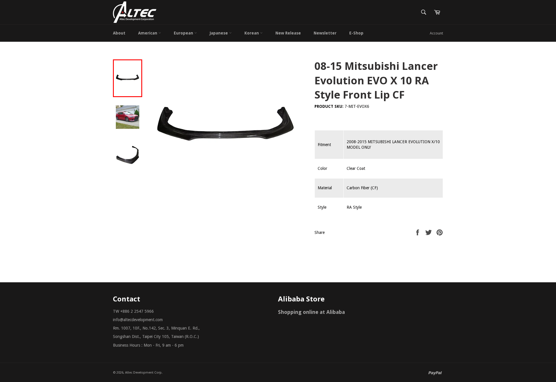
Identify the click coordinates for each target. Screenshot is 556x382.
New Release (288, 33)
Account (436, 33)
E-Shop (356, 33)
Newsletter (325, 33)
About (119, 33)
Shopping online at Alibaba (311, 312)
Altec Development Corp (143, 372)
